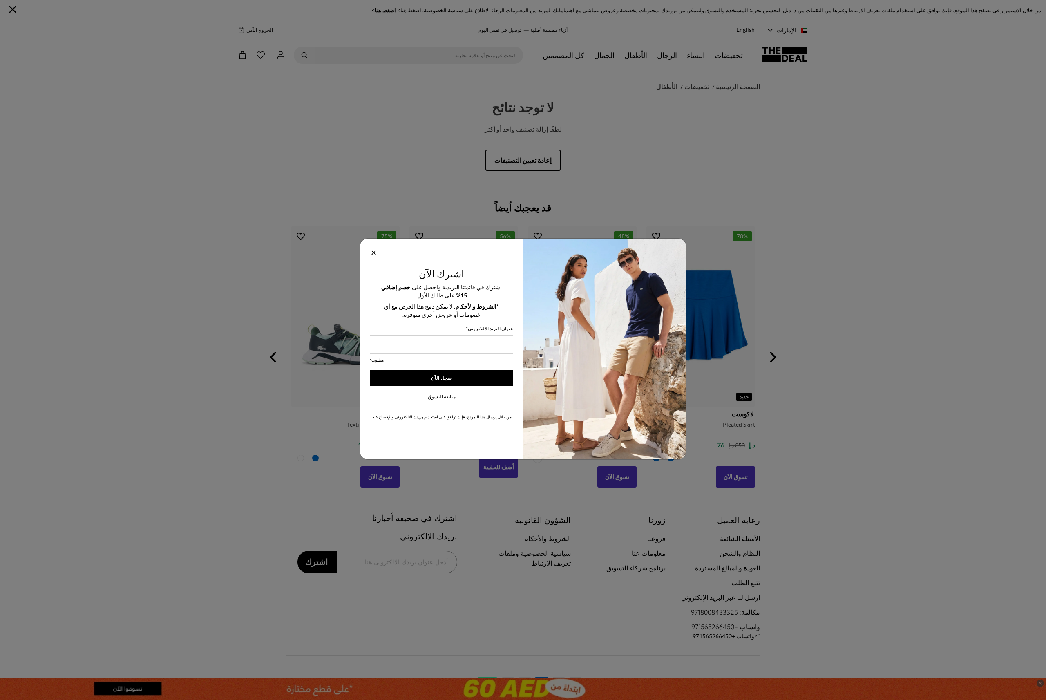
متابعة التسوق (442, 397)
